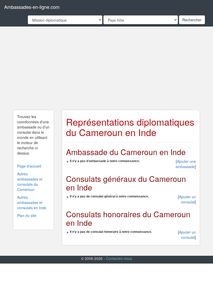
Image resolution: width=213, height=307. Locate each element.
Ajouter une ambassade (186, 164)
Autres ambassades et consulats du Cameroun (29, 181)
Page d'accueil (29, 166)
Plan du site (26, 215)
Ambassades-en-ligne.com (31, 6)
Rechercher (192, 19)
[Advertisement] (106, 68)
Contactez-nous (119, 258)
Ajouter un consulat (187, 199)
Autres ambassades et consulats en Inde (31, 202)
